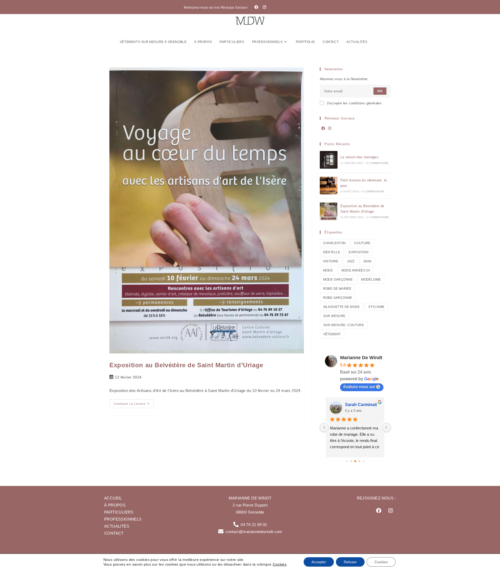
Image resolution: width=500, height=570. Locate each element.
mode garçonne (338, 279)
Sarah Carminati (361, 404)
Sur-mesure (334, 316)
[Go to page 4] (363, 461)
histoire (331, 261)
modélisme (371, 279)
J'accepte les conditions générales (354, 103)
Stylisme (376, 307)
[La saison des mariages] (329, 160)
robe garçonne (337, 298)
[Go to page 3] (359, 461)
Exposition (358, 252)
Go (380, 91)
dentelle (331, 252)
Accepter (318, 562)
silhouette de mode (341, 307)
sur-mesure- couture (343, 325)
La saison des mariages (359, 157)
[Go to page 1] (351, 461)
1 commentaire (378, 217)
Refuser (350, 562)
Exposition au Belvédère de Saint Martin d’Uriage (186, 365)
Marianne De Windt (361, 357)
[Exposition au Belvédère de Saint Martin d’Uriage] (329, 211)
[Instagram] (264, 7)
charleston (334, 243)
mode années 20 (355, 270)
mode (328, 270)
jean (367, 261)
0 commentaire (377, 163)
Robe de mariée (337, 288)
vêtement (332, 334)
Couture (362, 243)
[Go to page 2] (355, 461)
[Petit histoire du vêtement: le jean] (329, 185)
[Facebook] (256, 7)
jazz (351, 261)
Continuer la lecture (134, 402)
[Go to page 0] (346, 461)
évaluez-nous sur (359, 386)
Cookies (280, 564)
